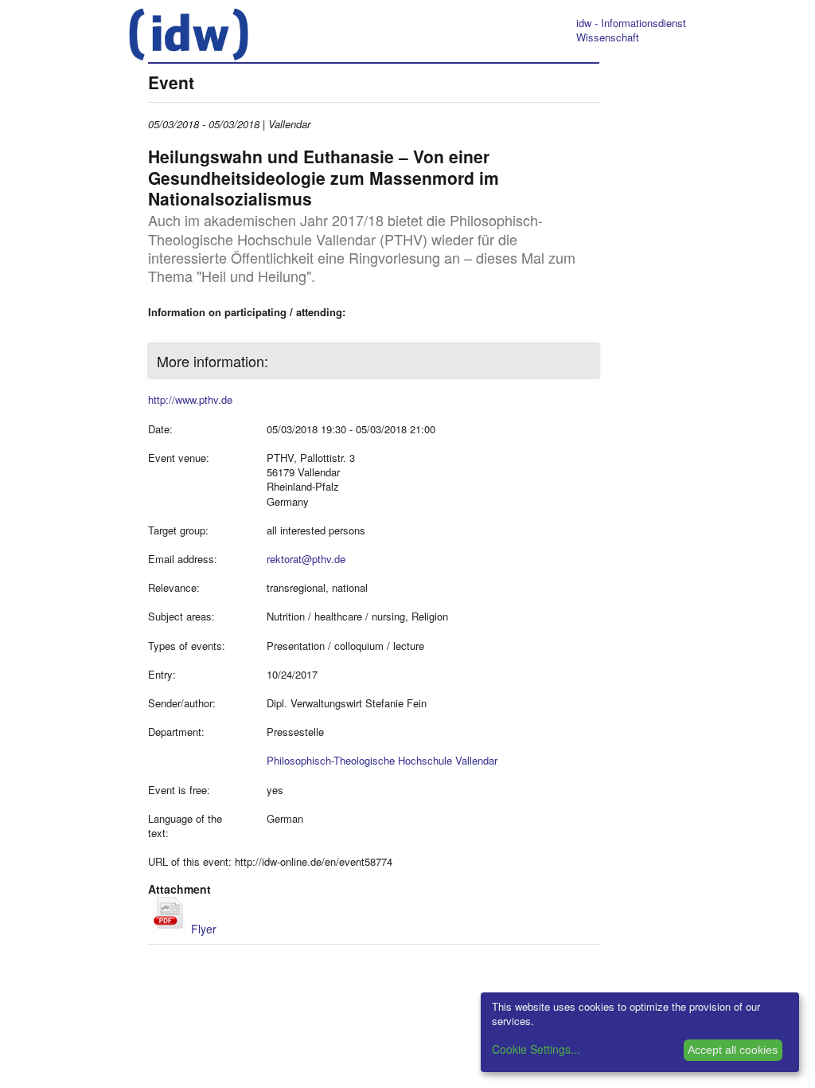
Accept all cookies (733, 1049)
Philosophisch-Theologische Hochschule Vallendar (382, 760)
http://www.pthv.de (190, 399)
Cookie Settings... (536, 1049)
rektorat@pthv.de (306, 558)
